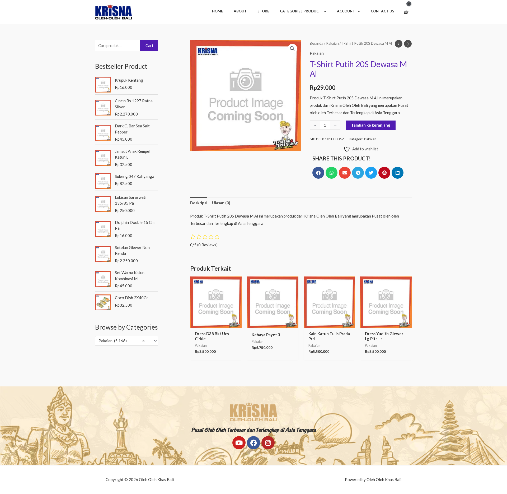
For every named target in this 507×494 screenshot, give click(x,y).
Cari (149, 45)
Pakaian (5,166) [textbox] (121, 340)
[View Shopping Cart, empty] (405, 12)
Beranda (316, 43)
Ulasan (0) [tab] (221, 202)
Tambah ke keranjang (370, 125)
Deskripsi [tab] (198, 202)
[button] (303, 11)
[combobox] (126, 341)
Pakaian (332, 43)
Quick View (216, 323)
